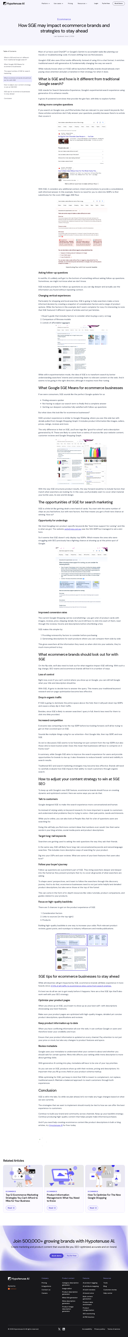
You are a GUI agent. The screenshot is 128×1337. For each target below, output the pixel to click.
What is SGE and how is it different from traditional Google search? (16, 58)
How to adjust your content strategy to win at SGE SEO (17, 86)
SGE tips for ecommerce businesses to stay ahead (17, 93)
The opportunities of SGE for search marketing (17, 72)
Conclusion (8, 98)
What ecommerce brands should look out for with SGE (17, 79)
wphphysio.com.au (72, 529)
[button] (45, 3)
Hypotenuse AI (55, 1125)
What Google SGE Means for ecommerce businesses (14, 65)
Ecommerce (64, 19)
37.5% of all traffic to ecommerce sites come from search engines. (81, 986)
